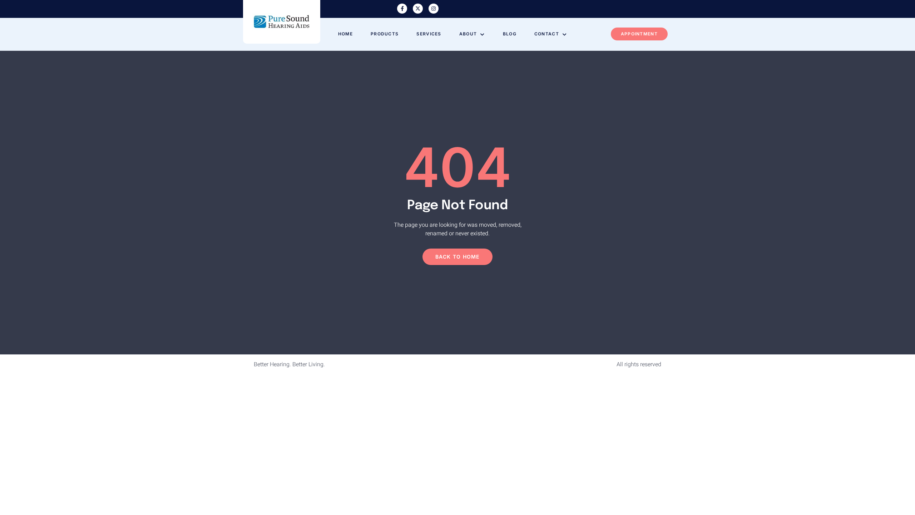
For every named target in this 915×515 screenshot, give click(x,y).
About (468, 33)
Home (345, 33)
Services (428, 33)
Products (385, 33)
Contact (546, 33)
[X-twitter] (418, 9)
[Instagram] (434, 9)
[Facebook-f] (402, 9)
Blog (509, 33)
